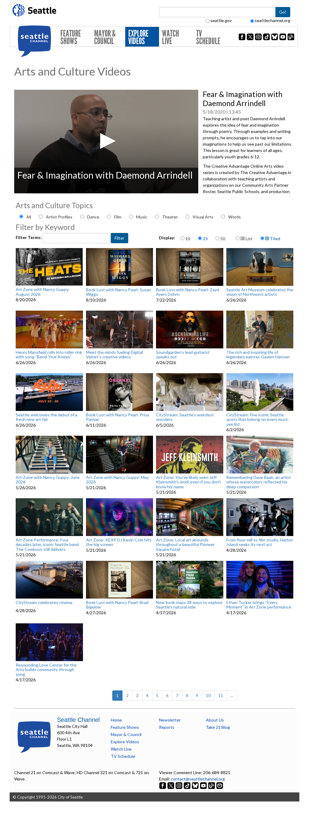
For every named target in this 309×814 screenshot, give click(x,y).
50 (222, 238)
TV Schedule (208, 37)
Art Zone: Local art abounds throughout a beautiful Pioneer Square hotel (185, 544)
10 (187, 238)
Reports (166, 727)
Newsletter (170, 719)
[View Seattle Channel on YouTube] (204, 785)
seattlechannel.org (272, 20)
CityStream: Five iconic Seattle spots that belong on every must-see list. (257, 419)
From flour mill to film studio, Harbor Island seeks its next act (259, 542)
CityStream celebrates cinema (44, 602)
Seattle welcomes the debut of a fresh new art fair (46, 417)
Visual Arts (203, 216)
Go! (282, 12)
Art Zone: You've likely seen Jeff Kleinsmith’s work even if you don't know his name (188, 482)
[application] (106, 141)
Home (116, 719)
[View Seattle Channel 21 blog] (212, 785)
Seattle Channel (78, 719)
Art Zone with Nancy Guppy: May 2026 (117, 479)
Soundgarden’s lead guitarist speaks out (183, 354)
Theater (170, 216)
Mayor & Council (105, 37)
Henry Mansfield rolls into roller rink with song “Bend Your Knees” (49, 354)
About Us (215, 719)
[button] (106, 141)
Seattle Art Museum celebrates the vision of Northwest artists (259, 292)
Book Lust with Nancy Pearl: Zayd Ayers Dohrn (187, 292)
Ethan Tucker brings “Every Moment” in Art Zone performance (258, 604)
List (249, 238)
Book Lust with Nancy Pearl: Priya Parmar (117, 417)
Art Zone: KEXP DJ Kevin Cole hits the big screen (118, 542)
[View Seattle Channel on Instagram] (179, 785)
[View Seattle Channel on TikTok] (187, 785)
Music (141, 216)
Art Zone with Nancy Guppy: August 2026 (43, 291)
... (232, 695)
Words (234, 216)
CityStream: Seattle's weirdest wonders (185, 417)
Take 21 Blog (218, 727)
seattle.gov (221, 20)
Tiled (274, 238)
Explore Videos (138, 37)
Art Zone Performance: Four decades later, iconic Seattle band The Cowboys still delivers (47, 544)
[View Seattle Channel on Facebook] (163, 785)
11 (220, 695)
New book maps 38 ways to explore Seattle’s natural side (189, 604)
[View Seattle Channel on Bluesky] (195, 785)
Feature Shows (70, 37)
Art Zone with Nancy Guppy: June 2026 (48, 479)
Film (117, 216)
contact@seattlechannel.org (198, 778)
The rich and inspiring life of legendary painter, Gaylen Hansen (258, 354)
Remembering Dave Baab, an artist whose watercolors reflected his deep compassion (258, 482)
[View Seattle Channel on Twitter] (171, 785)
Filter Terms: (29, 237)
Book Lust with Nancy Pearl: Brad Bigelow (117, 604)
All (28, 216)
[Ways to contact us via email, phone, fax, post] (219, 785)
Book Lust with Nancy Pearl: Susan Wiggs (118, 292)
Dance (93, 216)
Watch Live (170, 37)
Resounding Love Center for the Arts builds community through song (46, 670)
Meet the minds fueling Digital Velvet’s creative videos (114, 354)
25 (205, 238)
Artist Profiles (59, 216)
